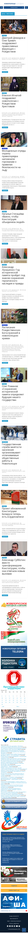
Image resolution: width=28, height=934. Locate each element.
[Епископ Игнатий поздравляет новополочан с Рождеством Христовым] (14, 77)
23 (24, 700)
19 (9, 700)
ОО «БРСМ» (22, 177)
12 (9, 698)
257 (10, 112)
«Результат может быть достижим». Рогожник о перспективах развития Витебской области (12, 746)
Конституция (16, 229)
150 (10, 523)
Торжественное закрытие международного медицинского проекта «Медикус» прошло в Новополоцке (11, 789)
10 (2, 698)
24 (2, 702)
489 (10, 228)
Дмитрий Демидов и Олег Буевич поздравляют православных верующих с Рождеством (13, 44)
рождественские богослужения (8, 350)
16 (24, 698)
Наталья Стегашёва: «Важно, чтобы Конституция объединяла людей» (13, 218)
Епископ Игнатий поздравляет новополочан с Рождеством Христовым (11, 101)
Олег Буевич (8, 59)
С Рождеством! (21, 59)
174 (10, 176)
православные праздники (7, 115)
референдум (21, 230)
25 (6, 702)
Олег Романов (5, 408)
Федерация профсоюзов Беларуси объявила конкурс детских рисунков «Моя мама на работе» (13, 759)
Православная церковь (20, 114)
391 (10, 470)
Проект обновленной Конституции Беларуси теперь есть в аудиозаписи (14, 512)
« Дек (3, 706)
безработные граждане (7, 471)
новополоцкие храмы (6, 345)
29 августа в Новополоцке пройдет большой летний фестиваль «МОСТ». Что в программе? (13, 754)
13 (13, 698)
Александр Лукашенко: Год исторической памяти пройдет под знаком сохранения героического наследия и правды (13, 275)
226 (10, 58)
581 (10, 344)
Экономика (5, 442)
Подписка (14, 885)
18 (6, 700)
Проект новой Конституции (12, 230)
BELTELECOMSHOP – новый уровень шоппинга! (12, 779)
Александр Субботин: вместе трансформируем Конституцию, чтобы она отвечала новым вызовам (14, 566)
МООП (23, 176)
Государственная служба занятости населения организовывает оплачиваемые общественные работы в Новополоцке (12, 454)
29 (20, 702)
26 (9, 702)
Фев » (18, 706)
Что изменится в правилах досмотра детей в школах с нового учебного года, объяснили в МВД (13, 749)
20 (13, 700)
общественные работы (17, 471)
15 (20, 698)
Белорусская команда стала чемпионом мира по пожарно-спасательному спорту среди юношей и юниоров (12, 774)
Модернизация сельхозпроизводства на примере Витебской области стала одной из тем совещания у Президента (13, 751)
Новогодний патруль (6, 177)
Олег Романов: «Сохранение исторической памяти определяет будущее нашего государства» (13, 393)
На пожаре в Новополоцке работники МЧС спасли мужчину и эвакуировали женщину (13, 761)
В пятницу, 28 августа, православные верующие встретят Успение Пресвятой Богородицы (12, 795)
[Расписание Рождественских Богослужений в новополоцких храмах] (14, 309)
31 (2, 704)
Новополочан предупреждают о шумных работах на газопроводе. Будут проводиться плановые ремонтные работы (14, 782)
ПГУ (9, 408)
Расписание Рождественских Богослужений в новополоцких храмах (11, 333)
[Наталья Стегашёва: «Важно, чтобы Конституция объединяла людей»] (14, 195)
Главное (4, 35)
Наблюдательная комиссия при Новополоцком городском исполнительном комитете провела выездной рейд (12, 786)
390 (10, 290)
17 (2, 700)
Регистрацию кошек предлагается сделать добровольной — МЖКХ (11, 766)
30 (24, 702)
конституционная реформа (7, 229)
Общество (5, 148)
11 (5, 698)
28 (17, 702)
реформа (4, 409)
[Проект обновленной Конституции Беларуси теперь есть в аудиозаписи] (14, 490)
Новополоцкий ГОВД (15, 177)
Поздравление (15, 59)
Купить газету (14, 890)
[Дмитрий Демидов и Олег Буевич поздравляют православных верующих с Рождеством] (14, 19)
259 (10, 406)
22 (20, 700)
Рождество (15, 115)
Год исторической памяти (12, 291)
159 (10, 580)
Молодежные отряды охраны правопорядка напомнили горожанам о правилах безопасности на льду (14, 160)
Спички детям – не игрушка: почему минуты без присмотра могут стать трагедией (12, 777)
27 (13, 702)
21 (17, 700)
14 (17, 698)
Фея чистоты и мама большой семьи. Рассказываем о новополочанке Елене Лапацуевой (13, 792)
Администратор (16, 58)
